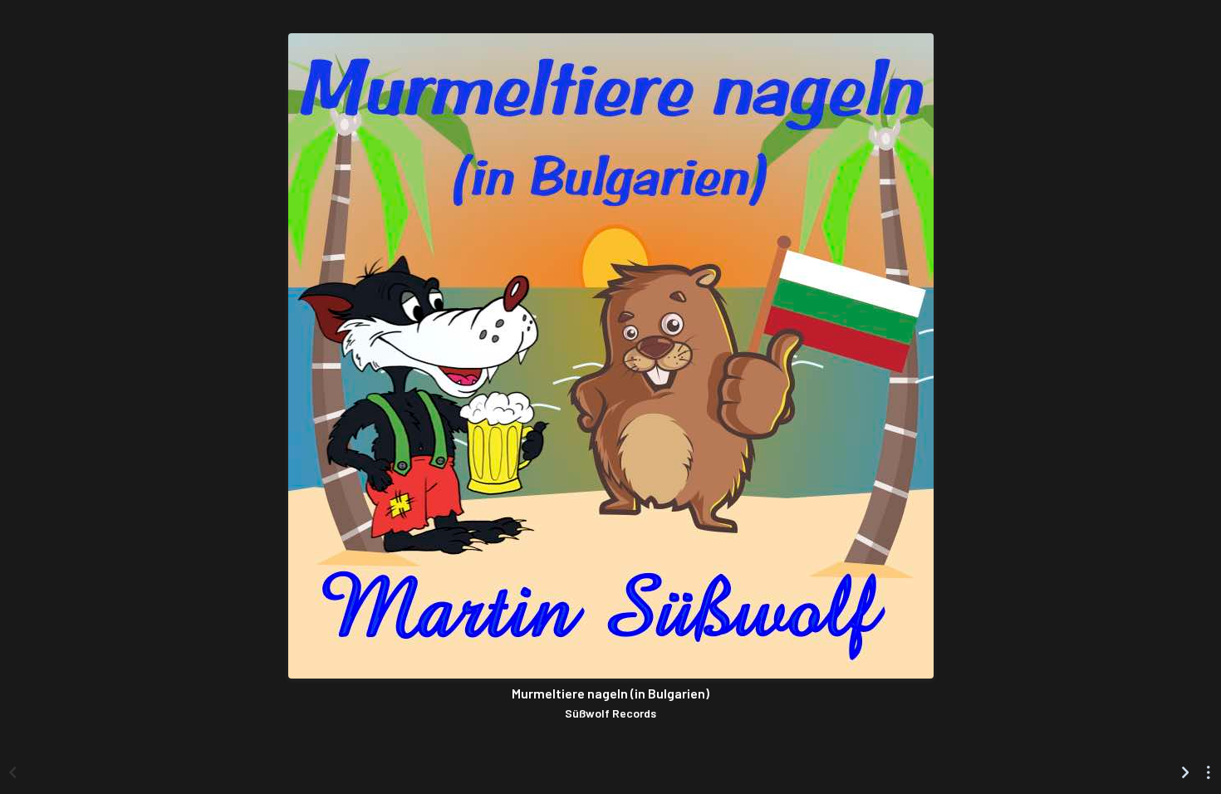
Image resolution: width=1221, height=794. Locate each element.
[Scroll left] (12, 772)
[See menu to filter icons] (1208, 772)
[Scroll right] (1185, 772)
